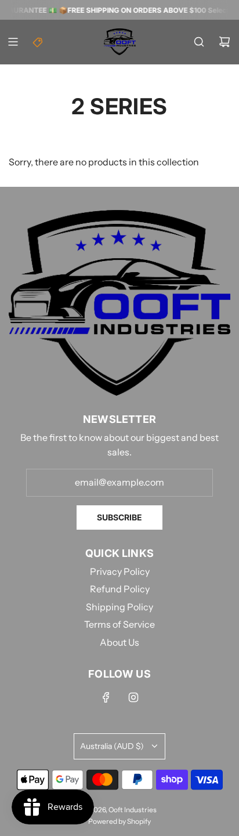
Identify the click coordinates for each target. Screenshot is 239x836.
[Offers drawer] (38, 42)
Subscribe (119, 517)
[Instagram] (133, 697)
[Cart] (224, 42)
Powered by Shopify (119, 821)
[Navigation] (13, 42)
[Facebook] (106, 697)
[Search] (199, 42)
